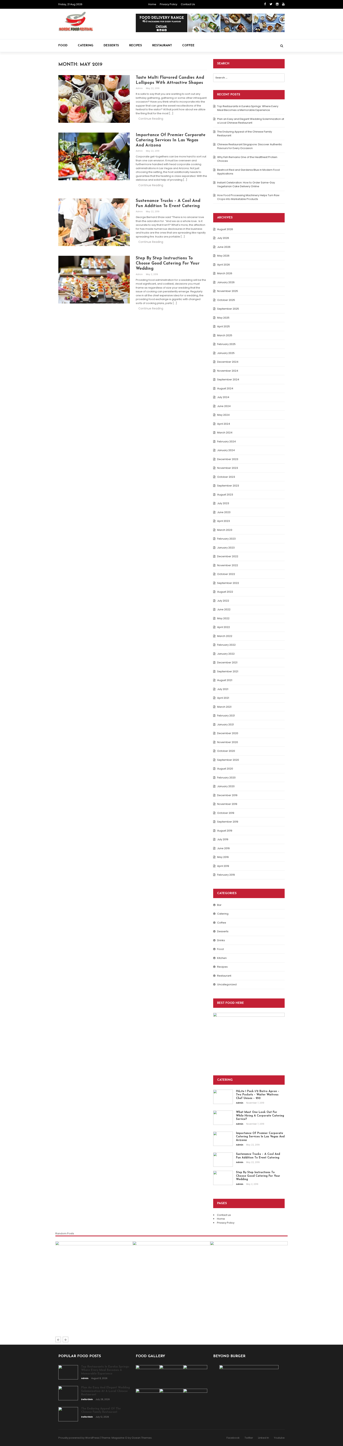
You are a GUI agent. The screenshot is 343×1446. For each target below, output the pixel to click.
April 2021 (223, 698)
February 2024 (226, 441)
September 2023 (228, 485)
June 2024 (224, 406)
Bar (219, 905)
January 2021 (225, 724)
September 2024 (228, 379)
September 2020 (228, 760)
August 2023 (225, 494)
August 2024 (225, 388)
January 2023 (226, 548)
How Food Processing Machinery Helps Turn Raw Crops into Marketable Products (248, 197)
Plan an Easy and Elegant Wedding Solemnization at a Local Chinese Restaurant (250, 121)
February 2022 (226, 645)
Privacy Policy (168, 4)
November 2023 (227, 468)
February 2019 (226, 875)
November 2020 (227, 742)
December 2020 (227, 733)
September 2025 (228, 309)
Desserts (111, 45)
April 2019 (223, 866)
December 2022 (227, 556)
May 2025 (223, 318)
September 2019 (227, 822)
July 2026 (223, 238)
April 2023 (223, 521)
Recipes (135, 45)
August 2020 (225, 768)
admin (139, 88)
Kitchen (222, 958)
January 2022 (226, 654)
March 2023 (224, 530)
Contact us (188, 4)
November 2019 (227, 804)
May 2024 (223, 415)
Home (152, 4)
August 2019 (224, 831)
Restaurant (162, 45)
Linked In (263, 1438)
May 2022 (223, 618)
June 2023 (223, 512)
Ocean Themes (142, 1438)
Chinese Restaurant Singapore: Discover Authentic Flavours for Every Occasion (249, 146)
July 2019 (222, 839)
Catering (85, 45)
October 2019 (225, 813)
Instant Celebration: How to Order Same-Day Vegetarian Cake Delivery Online (246, 184)
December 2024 (227, 362)
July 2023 (223, 503)
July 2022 (223, 601)
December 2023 (227, 459)
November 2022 (227, 565)
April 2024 (223, 424)
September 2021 (227, 671)
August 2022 (225, 592)
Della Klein (143, 1324)
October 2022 (226, 574)
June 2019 (223, 848)
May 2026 (223, 256)
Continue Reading (150, 119)
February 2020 (226, 777)
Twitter (249, 1438)
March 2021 (224, 707)
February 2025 (226, 344)
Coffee (188, 45)
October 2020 (226, 751)
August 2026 (225, 229)
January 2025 (226, 353)
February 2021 (226, 715)
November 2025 (227, 291)
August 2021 (224, 680)
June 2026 (223, 247)
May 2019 (223, 857)
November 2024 (227, 371)
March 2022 (224, 636)
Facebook (233, 1438)
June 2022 (223, 609)
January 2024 (226, 450)
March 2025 (224, 335)
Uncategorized (227, 984)
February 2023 (226, 539)
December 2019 (227, 795)
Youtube (279, 1438)
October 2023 (226, 477)
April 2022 (223, 627)
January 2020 (226, 786)
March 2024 (224, 432)
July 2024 (223, 397)
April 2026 (223, 265)
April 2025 (223, 326)
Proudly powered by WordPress (78, 1438)
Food (62, 45)
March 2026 (224, 273)
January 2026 (226, 282)
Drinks (221, 940)
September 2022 (228, 583)
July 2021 (222, 689)
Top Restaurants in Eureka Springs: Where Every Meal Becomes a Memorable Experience (247, 108)
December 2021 (227, 662)
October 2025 (226, 300)
